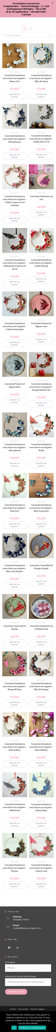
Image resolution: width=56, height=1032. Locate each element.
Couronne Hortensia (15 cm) (41, 197)
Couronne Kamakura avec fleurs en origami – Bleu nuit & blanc (15, 568)
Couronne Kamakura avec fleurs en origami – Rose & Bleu (15, 747)
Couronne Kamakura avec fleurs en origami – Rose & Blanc (41, 747)
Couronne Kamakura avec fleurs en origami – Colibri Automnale (15, 326)
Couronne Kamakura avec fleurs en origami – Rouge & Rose (15, 686)
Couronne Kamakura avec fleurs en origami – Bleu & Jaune (41, 78)
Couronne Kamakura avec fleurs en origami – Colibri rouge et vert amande (15, 201)
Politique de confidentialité (32, 1028)
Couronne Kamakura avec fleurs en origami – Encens (15, 868)
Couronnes (14, 72)
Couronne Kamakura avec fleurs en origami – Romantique (15, 139)
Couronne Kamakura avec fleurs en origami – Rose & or (15, 508)
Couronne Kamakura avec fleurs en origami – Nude (41, 447)
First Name (10, 962)
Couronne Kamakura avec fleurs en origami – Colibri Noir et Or (41, 139)
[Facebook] (9, 947)
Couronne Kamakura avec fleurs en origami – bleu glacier (15, 447)
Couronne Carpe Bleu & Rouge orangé (41, 567)
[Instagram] (17, 947)
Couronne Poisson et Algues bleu (15, 385)
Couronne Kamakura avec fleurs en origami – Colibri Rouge (41, 263)
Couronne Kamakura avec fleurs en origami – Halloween (15, 807)
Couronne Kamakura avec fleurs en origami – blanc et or (15, 78)
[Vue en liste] (31, 28)
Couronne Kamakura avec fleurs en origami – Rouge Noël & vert (41, 387)
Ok (14, 1028)
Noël (46, 381)
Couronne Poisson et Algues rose (41, 325)
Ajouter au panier (14, 95)
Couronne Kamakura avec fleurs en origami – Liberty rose (41, 868)
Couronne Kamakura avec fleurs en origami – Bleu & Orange (41, 686)
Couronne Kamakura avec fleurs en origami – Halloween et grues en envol (15, 264)
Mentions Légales (37, 1009)
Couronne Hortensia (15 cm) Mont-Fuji (41, 627)
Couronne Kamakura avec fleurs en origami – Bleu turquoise (41, 508)
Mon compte (23, 1009)
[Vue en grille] (24, 28)
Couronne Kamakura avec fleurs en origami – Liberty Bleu (41, 807)
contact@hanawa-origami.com (27, 928)
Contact (13, 1009)
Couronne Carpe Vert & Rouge (14, 627)
